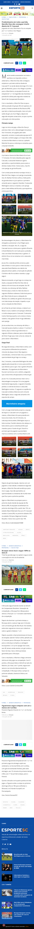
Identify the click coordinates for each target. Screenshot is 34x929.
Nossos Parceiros (25, 2)
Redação (11, 33)
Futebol (4, 17)
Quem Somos (7, 2)
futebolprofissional (8, 532)
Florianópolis (6, 805)
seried (4, 538)
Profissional (22, 17)
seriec (11, 807)
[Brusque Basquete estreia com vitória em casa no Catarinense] (7, 915)
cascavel (20, 529)
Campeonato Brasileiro (9, 529)
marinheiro (15, 535)
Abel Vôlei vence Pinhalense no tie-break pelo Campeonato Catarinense (22, 904)
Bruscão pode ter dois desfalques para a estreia (22, 855)
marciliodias (6, 535)
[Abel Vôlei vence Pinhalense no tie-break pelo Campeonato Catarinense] (7, 905)
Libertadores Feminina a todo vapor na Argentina (21, 876)
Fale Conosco (15, 2)
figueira (13, 802)
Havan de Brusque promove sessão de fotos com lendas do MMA (23, 866)
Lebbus (27, 926)
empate (27, 529)
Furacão (22, 805)
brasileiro (20, 692)
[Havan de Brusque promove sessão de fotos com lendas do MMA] (7, 867)
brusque (5, 695)
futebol (12, 695)
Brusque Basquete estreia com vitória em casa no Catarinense (22, 914)
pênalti (23, 535)
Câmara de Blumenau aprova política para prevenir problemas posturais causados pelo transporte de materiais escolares (23, 893)
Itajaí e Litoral (13, 17)
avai (4, 692)
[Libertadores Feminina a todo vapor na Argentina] (7, 877)
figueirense (21, 802)
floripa (15, 805)
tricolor (18, 807)
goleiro (19, 532)
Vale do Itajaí (5, 19)
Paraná (5, 807)
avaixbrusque (11, 692)
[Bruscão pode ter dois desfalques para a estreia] (7, 856)
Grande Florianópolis (15, 546)
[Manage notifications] (3, 925)
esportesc (11, 560)
